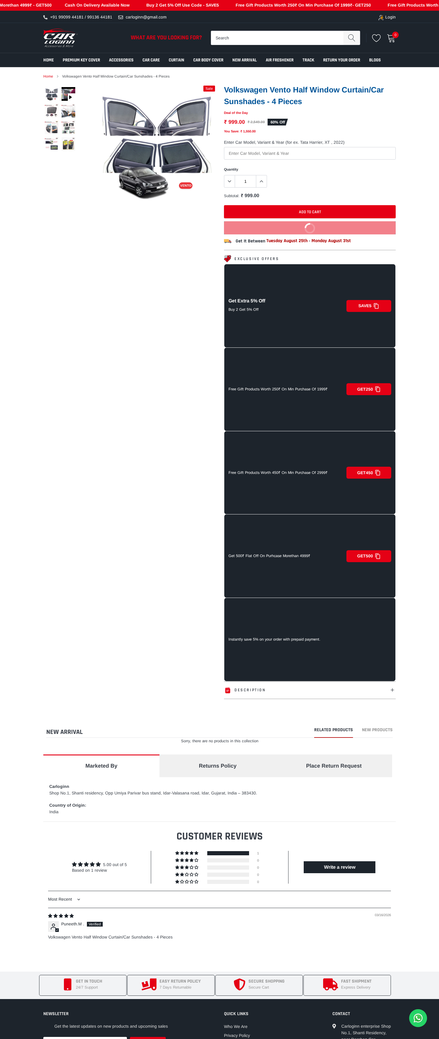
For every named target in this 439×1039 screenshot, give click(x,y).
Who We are (236, 1026)
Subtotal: (232, 196)
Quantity (231, 169)
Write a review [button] (339, 867)
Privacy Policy (237, 1035)
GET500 (365, 555)
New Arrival (244, 60)
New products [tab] (377, 730)
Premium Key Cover (81, 60)
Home (48, 60)
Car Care (151, 60)
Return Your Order (341, 60)
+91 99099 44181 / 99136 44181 (81, 17)
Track (308, 60)
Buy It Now (272, 226)
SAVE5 (365, 305)
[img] (61, 915)
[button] (187, 853)
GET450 (365, 472)
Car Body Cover (208, 60)
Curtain (176, 60)
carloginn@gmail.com (146, 17)
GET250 (365, 389)
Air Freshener (280, 60)
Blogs (375, 60)
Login (390, 17)
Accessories (121, 60)
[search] (351, 38)
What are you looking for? (166, 37)
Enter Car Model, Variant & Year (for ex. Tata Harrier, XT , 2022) (284, 142)
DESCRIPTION (250, 690)
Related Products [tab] (333, 730)
